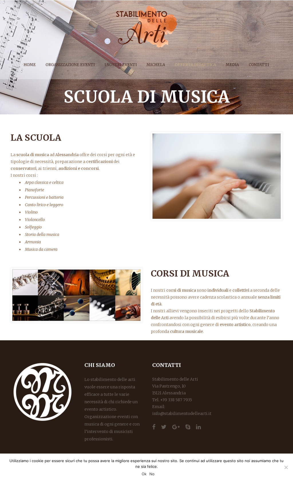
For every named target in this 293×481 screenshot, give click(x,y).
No (152, 474)
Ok (144, 474)
